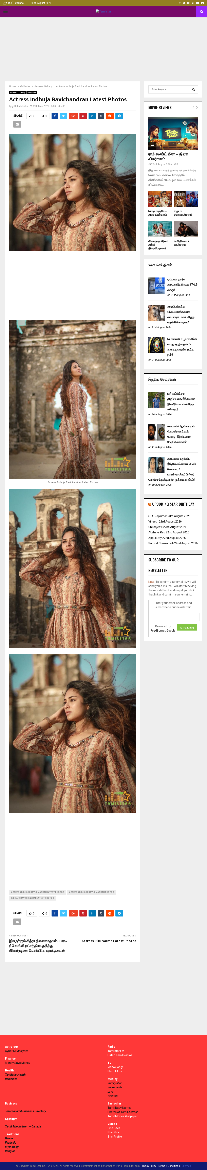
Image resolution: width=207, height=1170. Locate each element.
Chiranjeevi (155, 527)
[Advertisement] (103, 49)
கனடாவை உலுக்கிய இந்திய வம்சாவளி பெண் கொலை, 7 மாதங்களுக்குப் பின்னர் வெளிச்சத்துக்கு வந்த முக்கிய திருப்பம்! (172, 469)
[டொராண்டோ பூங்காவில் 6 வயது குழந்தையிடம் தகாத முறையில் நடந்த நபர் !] (156, 352)
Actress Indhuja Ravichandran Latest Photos (37, 892)
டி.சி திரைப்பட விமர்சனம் (182, 243)
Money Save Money (17, 1062)
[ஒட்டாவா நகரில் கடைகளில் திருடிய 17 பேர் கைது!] (156, 292)
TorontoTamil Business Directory (25, 1111)
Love (110, 1091)
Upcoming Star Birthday (173, 504)
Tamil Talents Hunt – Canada (23, 1126)
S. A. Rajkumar (157, 516)
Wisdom (113, 1095)
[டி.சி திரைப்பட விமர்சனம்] (186, 229)
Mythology (12, 1146)
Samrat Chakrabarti (161, 543)
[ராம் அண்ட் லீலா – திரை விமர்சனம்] (173, 133)
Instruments (115, 1087)
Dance (9, 1138)
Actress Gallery (17, 92)
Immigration (115, 1083)
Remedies (11, 1079)
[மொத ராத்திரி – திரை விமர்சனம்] (160, 199)
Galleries (31, 92)
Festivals (10, 1142)
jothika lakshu (20, 106)
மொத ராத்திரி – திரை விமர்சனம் (157, 213)
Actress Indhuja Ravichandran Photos (91, 892)
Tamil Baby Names (119, 1107)
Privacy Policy (148, 1166)
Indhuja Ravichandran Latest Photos (32, 898)
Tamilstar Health (15, 1074)
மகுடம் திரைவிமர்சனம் (183, 213)
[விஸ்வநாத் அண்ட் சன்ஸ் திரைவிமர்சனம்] (160, 229)
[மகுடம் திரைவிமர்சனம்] (186, 199)
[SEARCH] (193, 89)
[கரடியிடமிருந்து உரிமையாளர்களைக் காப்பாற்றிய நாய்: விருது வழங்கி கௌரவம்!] (156, 319)
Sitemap (186, 1166)
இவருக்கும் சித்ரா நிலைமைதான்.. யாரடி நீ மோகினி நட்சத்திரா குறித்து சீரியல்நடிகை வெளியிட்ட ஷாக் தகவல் (38, 946)
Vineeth (153, 521)
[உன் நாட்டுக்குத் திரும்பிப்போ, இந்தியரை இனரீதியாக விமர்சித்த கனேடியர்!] (156, 407)
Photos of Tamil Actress (123, 1112)
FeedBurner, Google (163, 630)
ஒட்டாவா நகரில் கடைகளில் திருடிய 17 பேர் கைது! (182, 284)
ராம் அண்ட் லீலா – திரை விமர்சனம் (168, 156)
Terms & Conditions (169, 1166)
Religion (10, 1151)
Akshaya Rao (156, 532)
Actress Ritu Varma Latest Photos (108, 941)
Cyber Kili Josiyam (16, 1051)
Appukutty (155, 537)
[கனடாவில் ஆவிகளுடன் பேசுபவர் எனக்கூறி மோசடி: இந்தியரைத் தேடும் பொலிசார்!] (156, 439)
